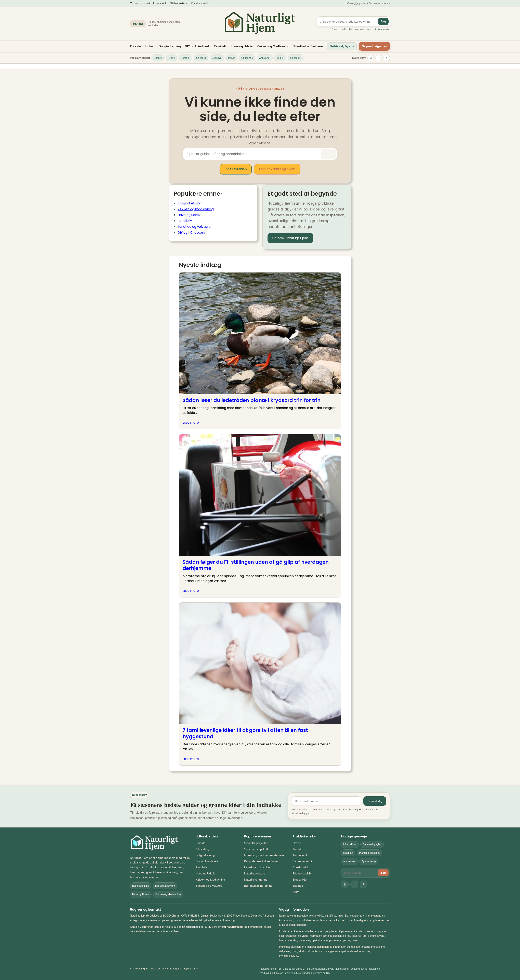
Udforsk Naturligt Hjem (290, 238)
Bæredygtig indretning (258, 885)
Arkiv (295, 891)
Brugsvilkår (299, 879)
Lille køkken (349, 844)
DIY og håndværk (191, 232)
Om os (134, 3)
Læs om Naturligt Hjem (277, 169)
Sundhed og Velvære (308, 46)
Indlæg (150, 46)
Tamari (231, 58)
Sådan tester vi (179, 3)
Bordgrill (185, 58)
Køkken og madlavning (196, 209)
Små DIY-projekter (256, 843)
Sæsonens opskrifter (257, 849)
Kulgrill (280, 58)
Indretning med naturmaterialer (264, 855)
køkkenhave (348, 29)
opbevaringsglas (363, 29)
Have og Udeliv (242, 46)
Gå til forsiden (236, 169)
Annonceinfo (160, 3)
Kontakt (145, 3)
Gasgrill (158, 58)
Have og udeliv (189, 215)
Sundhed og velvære (194, 226)
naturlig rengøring (381, 29)
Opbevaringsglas (372, 844)
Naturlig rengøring (256, 879)
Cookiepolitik (300, 867)
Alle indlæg (203, 849)
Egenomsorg (369, 861)
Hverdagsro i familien (257, 867)
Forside (135, 46)
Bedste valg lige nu (342, 46)
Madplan (348, 852)
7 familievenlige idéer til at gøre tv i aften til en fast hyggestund (245, 733)
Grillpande (247, 58)
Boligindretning (170, 46)
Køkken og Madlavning (273, 46)
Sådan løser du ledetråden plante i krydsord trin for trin (252, 400)
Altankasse (349, 861)
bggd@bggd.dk (195, 926)
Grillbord (201, 58)
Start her (137, 23)
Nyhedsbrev (359, 58)
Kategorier (176, 968)
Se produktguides (374, 46)
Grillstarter (264, 58)
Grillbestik (295, 58)
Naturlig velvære (254, 873)
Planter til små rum (369, 852)
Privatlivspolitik (200, 3)
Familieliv (220, 46)
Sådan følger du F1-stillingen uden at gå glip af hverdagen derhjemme (256, 565)
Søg (383, 21)
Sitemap (297, 885)
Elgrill (171, 58)
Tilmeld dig (374, 801)
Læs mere (191, 422)
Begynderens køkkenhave (261, 861)
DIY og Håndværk (197, 46)
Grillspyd (217, 58)
